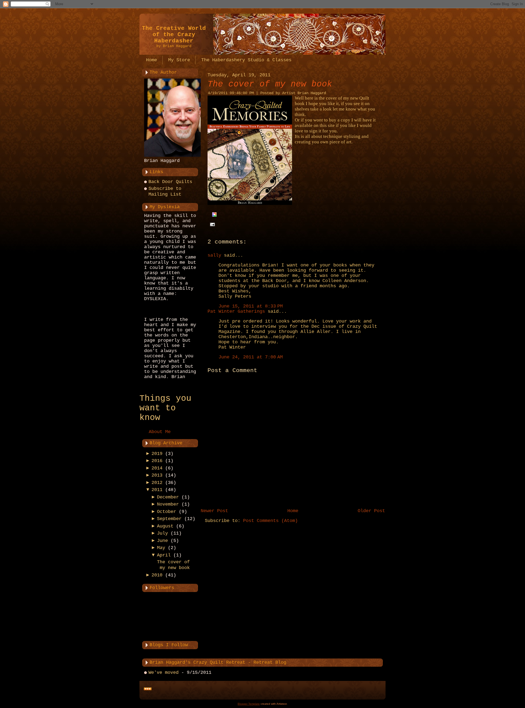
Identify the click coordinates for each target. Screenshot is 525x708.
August (165, 526)
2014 (156, 468)
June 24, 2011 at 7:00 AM (250, 357)
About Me (160, 431)
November (168, 504)
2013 (156, 475)
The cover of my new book (270, 84)
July (162, 533)
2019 (156, 453)
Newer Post (214, 510)
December (168, 497)
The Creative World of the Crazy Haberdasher (174, 34)
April (164, 555)
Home (292, 510)
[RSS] (148, 689)
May (161, 547)
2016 (156, 460)
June (162, 540)
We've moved (163, 672)
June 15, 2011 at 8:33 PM (250, 306)
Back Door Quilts (170, 181)
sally (214, 255)
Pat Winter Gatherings (236, 311)
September (169, 518)
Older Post (371, 510)
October (166, 511)
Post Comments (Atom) (270, 520)
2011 (156, 489)
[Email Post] (211, 224)
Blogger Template (249, 703)
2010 (156, 575)
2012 (156, 482)
